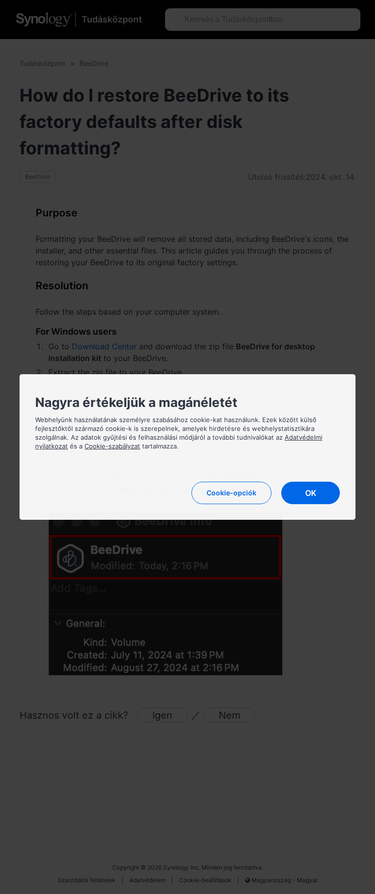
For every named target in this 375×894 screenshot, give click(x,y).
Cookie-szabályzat (112, 446)
